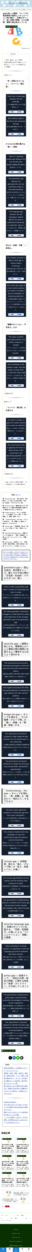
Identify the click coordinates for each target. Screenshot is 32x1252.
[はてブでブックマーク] (14, 1058)
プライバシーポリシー (16, 1241)
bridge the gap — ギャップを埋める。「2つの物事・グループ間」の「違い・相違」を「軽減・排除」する (15, 514)
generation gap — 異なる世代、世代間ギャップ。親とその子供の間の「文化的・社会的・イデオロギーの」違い (15, 501)
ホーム (16, 1229)
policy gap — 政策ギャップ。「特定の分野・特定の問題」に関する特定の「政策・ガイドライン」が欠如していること (15, 544)
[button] (21, 1058)
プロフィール (16, 1233)
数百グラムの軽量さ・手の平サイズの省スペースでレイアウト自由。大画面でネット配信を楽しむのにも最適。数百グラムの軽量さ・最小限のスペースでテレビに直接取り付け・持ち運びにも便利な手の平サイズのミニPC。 (15, 555)
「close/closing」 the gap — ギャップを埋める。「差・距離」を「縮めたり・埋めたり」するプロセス (15, 521)
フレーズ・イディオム (9, 1050)
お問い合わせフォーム (16, 1245)
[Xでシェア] (10, 1058)
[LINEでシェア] (18, 1058)
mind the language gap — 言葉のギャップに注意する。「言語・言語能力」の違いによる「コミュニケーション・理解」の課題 (15, 536)
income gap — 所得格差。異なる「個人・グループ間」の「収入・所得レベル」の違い (15, 528)
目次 (13, 495)
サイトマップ (16, 1237)
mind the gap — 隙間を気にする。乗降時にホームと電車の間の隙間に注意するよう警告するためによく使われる (15, 507)
